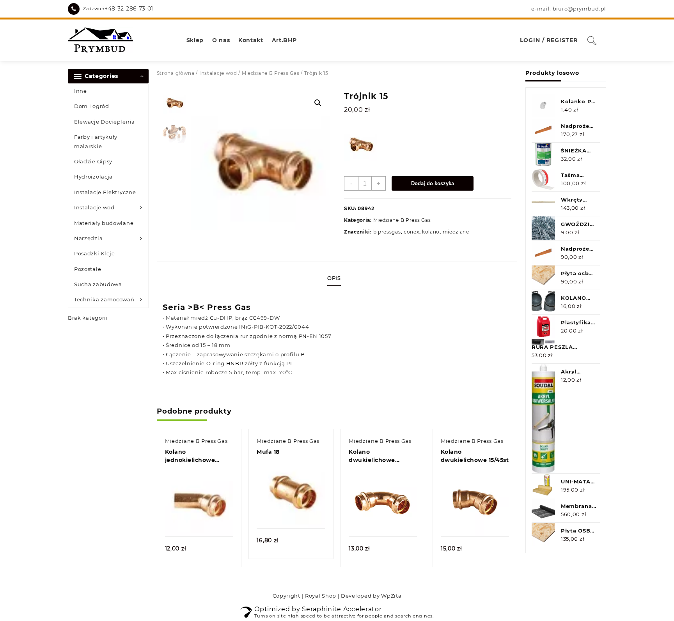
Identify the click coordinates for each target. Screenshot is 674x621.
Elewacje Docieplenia (104, 122)
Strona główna (176, 73)
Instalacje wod (94, 207)
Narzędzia (88, 238)
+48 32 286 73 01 (129, 8)
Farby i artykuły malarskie (95, 141)
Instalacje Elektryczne (105, 192)
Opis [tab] (334, 278)
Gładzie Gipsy (93, 161)
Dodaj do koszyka (432, 183)
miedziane (456, 232)
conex (411, 232)
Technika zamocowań (104, 299)
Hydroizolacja (93, 176)
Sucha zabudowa (98, 284)
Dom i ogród (91, 106)
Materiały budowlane (103, 223)
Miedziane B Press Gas (271, 73)
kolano (431, 232)
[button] (318, 103)
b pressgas (387, 232)
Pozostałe (87, 269)
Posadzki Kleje (94, 253)
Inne (80, 91)
